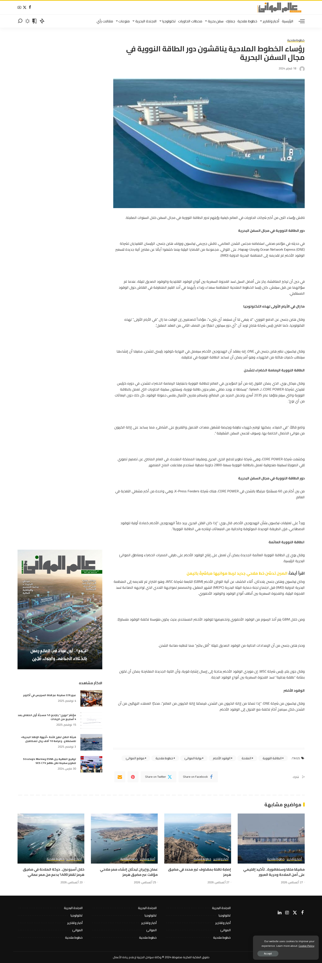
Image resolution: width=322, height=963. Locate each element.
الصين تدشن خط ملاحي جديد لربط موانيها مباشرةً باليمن (237, 573)
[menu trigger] (299, 21)
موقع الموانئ (135, 758)
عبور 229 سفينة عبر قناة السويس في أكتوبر (49, 695)
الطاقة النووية (272, 758)
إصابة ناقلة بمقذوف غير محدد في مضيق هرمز (199, 872)
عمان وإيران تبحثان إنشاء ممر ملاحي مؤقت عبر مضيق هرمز (129, 872)
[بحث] (20, 21)
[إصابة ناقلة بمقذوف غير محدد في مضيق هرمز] (197, 839)
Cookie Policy (306, 945)
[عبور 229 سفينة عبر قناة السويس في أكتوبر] (91, 698)
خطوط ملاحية (296, 40)
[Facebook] (30, 7)
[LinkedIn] (280, 913)
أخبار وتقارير (294, 859)
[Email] (119, 776)
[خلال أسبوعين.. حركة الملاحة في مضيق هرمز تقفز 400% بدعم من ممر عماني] (51, 839)
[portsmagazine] (279, 7)
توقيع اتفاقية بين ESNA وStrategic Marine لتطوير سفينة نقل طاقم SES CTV (49, 760)
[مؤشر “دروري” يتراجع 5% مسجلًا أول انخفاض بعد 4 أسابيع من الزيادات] (91, 720)
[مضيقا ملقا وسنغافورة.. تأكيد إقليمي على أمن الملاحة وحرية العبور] (271, 839)
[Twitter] (25, 7)
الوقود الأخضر (221, 758)
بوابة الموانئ (193, 758)
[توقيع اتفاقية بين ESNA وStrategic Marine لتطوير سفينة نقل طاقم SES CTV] (91, 764)
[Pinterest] (132, 776)
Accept (268, 953)
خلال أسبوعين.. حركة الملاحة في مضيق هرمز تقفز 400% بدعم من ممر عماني (53, 872)
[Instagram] (287, 913)
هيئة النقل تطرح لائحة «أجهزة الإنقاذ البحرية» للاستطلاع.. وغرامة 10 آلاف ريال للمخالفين (48, 738)
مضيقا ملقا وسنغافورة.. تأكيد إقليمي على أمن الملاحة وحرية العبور (274, 872)
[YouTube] (19, 7)
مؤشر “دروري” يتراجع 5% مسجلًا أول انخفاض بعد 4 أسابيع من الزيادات (47, 717)
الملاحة (246, 758)
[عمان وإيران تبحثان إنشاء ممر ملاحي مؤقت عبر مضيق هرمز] (124, 839)
